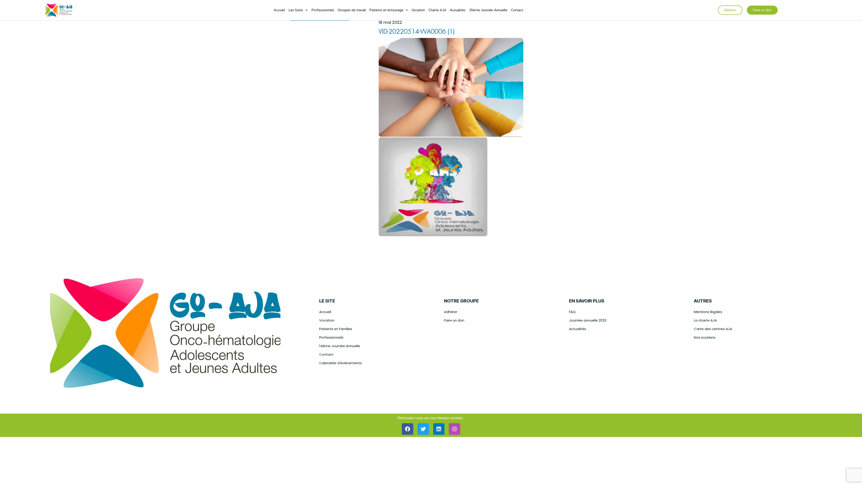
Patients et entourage (386, 10)
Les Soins (295, 10)
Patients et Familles (335, 328)
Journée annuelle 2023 (587, 320)
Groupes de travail (352, 10)
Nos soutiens (704, 337)
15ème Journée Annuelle (488, 10)
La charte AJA (705, 320)
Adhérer (450, 311)
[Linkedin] (439, 429)
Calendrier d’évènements (340, 363)
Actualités (457, 10)
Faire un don (454, 320)
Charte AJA (437, 10)
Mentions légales (708, 311)
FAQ (572, 311)
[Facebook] (407, 429)
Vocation (418, 10)
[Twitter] (423, 429)
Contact (517, 10)
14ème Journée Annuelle (339, 346)
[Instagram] (454, 429)
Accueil (279, 10)
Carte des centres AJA (713, 328)
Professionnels (322, 10)
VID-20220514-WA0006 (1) (416, 32)
